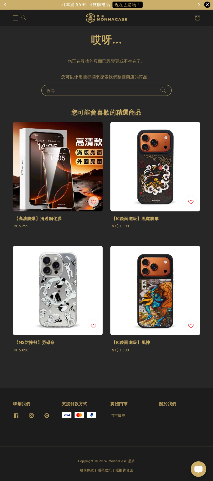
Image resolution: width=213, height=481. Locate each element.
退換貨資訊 (125, 470)
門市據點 (117, 415)
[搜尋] (163, 90)
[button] (15, 18)
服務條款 (87, 470)
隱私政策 (105, 470)
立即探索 (102, 4)
